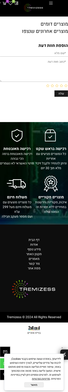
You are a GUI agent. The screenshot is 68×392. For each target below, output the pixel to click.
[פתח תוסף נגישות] (64, 354)
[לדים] (34, 7)
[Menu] (51, 3)
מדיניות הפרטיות (41, 379)
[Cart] (4, 3)
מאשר (34, 384)
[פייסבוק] (16, 3)
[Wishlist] (10, 3)
